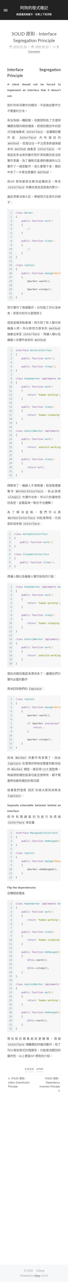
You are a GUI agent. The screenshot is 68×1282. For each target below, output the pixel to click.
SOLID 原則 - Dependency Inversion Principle (50, 1082)
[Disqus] (34, 1216)
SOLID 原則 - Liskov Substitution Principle (19, 1082)
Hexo (37, 1276)
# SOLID (29, 1069)
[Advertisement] (34, 1126)
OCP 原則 (48, 769)
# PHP (39, 1069)
